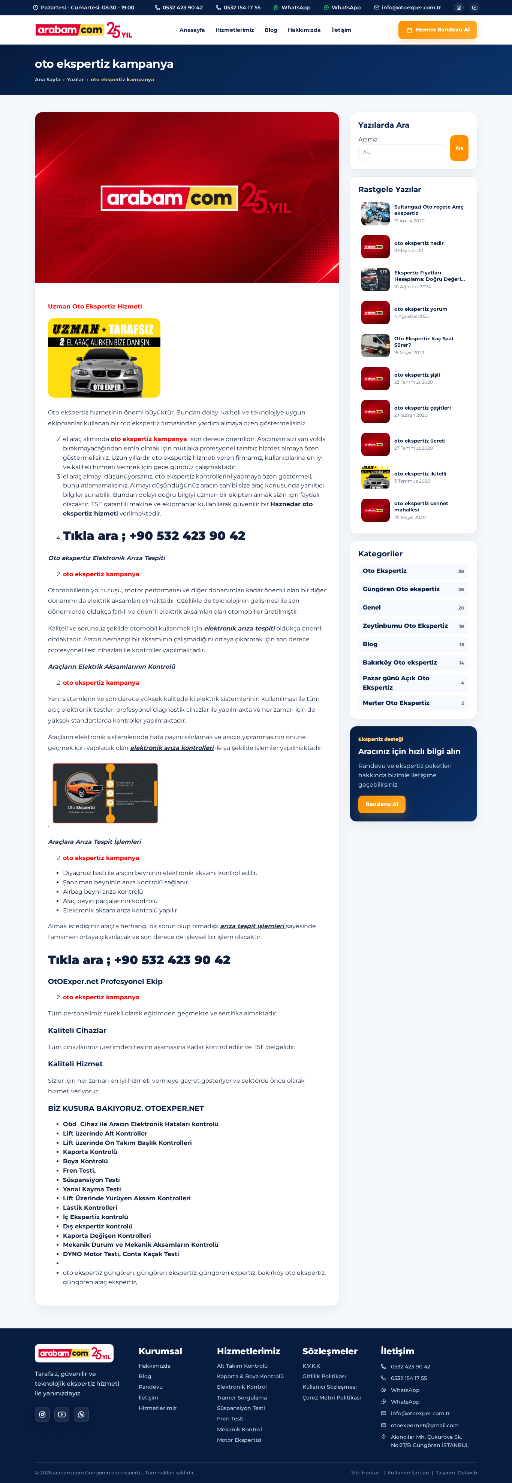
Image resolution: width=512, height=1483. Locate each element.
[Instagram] (459, 7)
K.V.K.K (311, 1365)
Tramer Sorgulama (242, 1397)
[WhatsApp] (81, 1414)
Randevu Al (382, 803)
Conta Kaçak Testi (151, 1254)
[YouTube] (61, 1414)
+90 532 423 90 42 (187, 535)
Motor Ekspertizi (239, 1440)
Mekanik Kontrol (239, 1429)
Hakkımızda (304, 30)
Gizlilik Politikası (324, 1376)
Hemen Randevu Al (443, 29)
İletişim (341, 30)
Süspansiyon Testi (241, 1408)
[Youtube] (474, 7)
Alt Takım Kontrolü (242, 1365)
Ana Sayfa (47, 79)
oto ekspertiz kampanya (150, 439)
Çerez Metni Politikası (331, 1397)
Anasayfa (192, 30)
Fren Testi (230, 1418)
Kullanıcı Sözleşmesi (329, 1386)
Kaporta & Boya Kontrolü (250, 1376)
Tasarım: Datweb (456, 1473)
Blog (271, 30)
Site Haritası (366, 1473)
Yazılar (75, 79)
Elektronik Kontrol (242, 1386)
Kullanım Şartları (408, 1473)
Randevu (151, 1386)
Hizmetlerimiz (235, 30)
